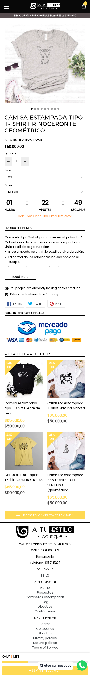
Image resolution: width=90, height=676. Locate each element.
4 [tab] (42, 109)
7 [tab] (52, 109)
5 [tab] (45, 109)
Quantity (10, 154)
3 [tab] (38, 109)
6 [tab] (48, 109)
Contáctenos (45, 611)
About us (45, 606)
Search (45, 624)
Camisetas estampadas (45, 597)
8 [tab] (55, 109)
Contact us (45, 628)
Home (45, 587)
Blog (45, 602)
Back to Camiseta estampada (48, 515)
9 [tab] (58, 109)
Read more (20, 276)
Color (8, 185)
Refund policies (45, 642)
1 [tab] (32, 109)
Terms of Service (45, 647)
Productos (45, 592)
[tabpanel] (45, 64)
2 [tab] (35, 109)
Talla (8, 170)
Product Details (18, 228)
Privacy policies (45, 638)
